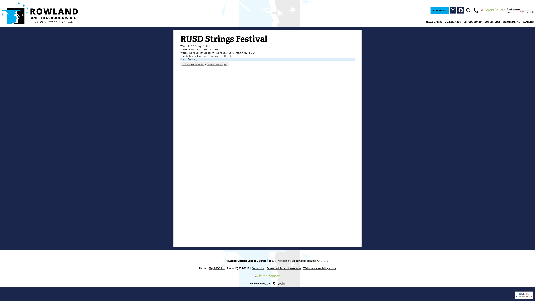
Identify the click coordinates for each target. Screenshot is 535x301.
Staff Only (440, 10)
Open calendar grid (217, 64)
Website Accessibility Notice (319, 268)
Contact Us (258, 268)
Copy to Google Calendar (193, 56)
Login (278, 283)
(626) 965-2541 (216, 268)
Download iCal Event (220, 56)
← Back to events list (193, 64)
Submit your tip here (524, 296)
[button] (452, 22)
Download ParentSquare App (284, 268)
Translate (529, 12)
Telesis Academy (188, 59)
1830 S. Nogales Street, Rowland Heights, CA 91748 (298, 260)
